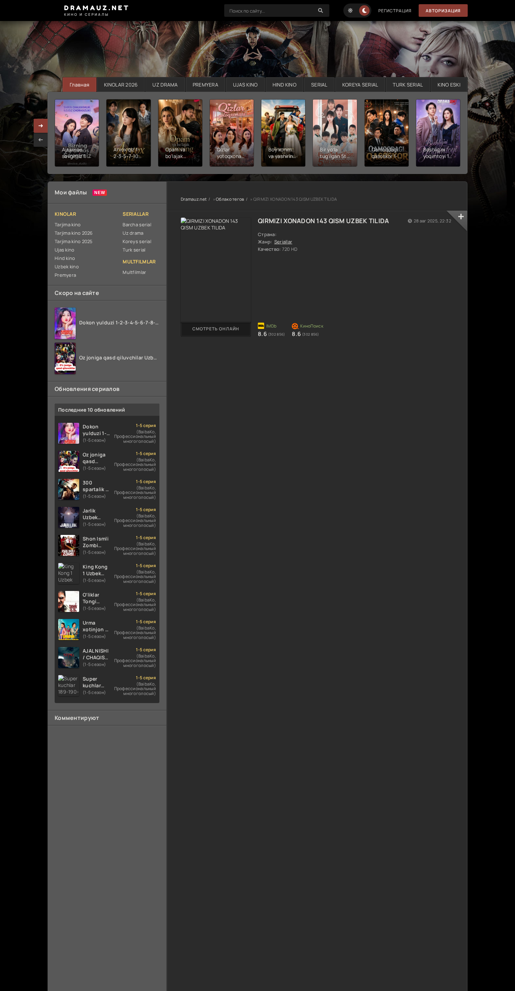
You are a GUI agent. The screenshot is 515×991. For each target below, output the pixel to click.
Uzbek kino (67, 266)
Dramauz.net (194, 199)
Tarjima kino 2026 (74, 233)
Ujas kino (65, 250)
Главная (79, 84)
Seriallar (283, 242)
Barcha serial (137, 224)
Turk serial (134, 250)
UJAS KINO (245, 84)
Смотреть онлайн (215, 329)
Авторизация (443, 11)
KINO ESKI (449, 84)
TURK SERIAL (408, 84)
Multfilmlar (134, 272)
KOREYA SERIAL (360, 84)
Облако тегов (230, 199)
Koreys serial (137, 241)
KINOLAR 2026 (121, 84)
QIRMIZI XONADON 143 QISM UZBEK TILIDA (323, 220)
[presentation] (41, 140)
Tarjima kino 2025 (74, 241)
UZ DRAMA (165, 84)
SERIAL (319, 84)
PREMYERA (205, 84)
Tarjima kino (68, 224)
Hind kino (65, 258)
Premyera (65, 275)
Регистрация (395, 11)
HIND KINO (285, 84)
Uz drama (133, 233)
